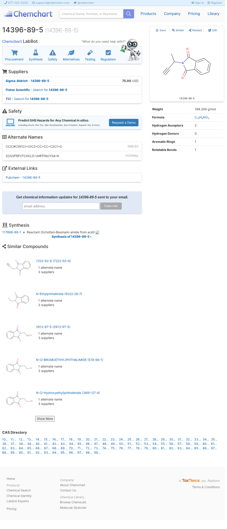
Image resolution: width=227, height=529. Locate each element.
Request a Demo (124, 122)
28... (156, 439)
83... (181, 448)
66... (39, 448)
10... (5, 439)
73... (97, 448)
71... (80, 448)
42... (55, 444)
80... (156, 448)
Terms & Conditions (206, 487)
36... (5, 444)
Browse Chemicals (73, 502)
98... (89, 452)
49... (114, 444)
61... (214, 444)
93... (47, 452)
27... (147, 439)
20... (89, 439)
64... (22, 448)
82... (172, 448)
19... (80, 439)
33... (197, 439)
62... (5, 448)
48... (105, 444)
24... (122, 439)
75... (114, 448)
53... (147, 444)
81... (164, 448)
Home (11, 478)
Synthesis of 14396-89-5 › (71, 236)
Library (213, 13)
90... (22, 452)
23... (114, 439)
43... (64, 444)
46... (89, 444)
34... (206, 439)
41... (47, 444)
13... (30, 439)
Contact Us (68, 490)
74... (105, 448)
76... (122, 448)
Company (172, 13)
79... (147, 448)
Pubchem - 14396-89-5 (23, 177)
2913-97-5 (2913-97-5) (53, 327)
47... (97, 444)
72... (89, 448)
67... (47, 448)
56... (172, 444)
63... (14, 448)
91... (30, 452)
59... (197, 444)
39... (30, 444)
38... (22, 444)
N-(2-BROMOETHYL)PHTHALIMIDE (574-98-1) (69, 360)
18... (72, 439)
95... (64, 452)
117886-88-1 (11, 232)
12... (22, 439)
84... (189, 448)
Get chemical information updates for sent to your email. (72, 197)
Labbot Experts (18, 501)
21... (97, 439)
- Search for (36, 90)
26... (139, 439)
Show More (45, 418)
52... (139, 444)
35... (214, 439)
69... (64, 448)
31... (180, 439)
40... (39, 444)
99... (97, 452)
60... (206, 444)
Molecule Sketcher (73, 507)
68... (55, 448)
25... (130, 439)
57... (180, 444)
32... (189, 439)
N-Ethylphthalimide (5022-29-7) (59, 294)
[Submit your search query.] (128, 13)
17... (63, 439)
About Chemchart (72, 485)
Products (148, 13)
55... (164, 444)
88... (5, 452)
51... (130, 444)
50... (122, 444)
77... (130, 448)
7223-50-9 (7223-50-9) (53, 261)
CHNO (202, 117)
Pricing (194, 13)
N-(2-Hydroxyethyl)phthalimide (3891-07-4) (68, 393)
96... (72, 452)
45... (80, 444)
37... (13, 444)
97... (80, 452)
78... (139, 448)
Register (216, 2)
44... (72, 444)
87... (214, 448)
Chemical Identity (19, 496)
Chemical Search (19, 490)
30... (172, 439)
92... (39, 452)
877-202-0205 (18, 2)
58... (189, 444)
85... (197, 448)
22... (105, 439)
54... (156, 444)
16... (55, 439)
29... (164, 439)
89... (14, 452)
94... (55, 452)
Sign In (199, 2)
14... (39, 439)
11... (13, 439)
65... (30, 448)
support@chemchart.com (52, 2)
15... (47, 439)
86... (206, 448)
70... (72, 448)
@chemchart (86, 2)
